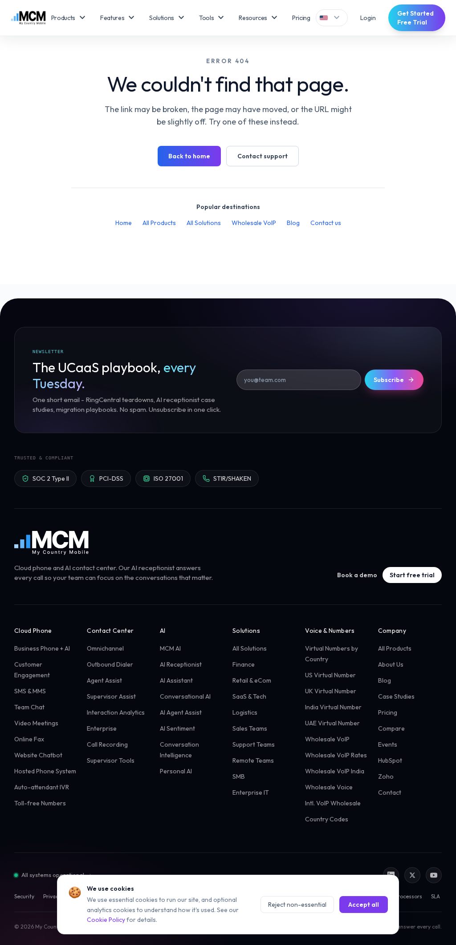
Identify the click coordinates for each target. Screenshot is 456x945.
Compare (391, 728)
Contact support (262, 156)
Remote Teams (253, 760)
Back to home (189, 156)
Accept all (363, 905)
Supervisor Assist (111, 696)
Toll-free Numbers (40, 803)
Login (368, 18)
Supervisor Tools (110, 760)
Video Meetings (36, 723)
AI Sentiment (177, 728)
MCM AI (170, 648)
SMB (238, 776)
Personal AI (176, 771)
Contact (389, 792)
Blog (293, 223)
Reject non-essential (297, 905)
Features (118, 18)
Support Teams (253, 744)
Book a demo (357, 575)
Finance (243, 664)
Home (123, 223)
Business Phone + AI (42, 648)
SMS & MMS (30, 691)
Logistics (244, 712)
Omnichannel (105, 648)
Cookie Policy (106, 920)
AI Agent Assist (181, 712)
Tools (212, 18)
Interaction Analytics (116, 712)
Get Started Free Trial (415, 17)
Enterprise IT (250, 792)
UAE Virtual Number (332, 723)
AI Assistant (176, 680)
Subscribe (389, 380)
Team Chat (29, 707)
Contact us (325, 223)
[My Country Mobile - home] (52, 542)
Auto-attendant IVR (41, 787)
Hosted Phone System (45, 771)
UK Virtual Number (330, 691)
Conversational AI (185, 696)
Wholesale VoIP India (334, 771)
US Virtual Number (330, 675)
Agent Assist (104, 680)
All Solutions (204, 223)
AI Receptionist (181, 664)
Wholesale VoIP (254, 223)
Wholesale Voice (329, 787)
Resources (259, 18)
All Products (159, 223)
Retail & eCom (251, 680)
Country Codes (326, 819)
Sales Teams (249, 728)
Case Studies (396, 696)
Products (69, 18)
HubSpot (390, 760)
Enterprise (102, 728)
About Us (390, 664)
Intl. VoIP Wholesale (333, 803)
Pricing (301, 18)
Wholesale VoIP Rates (336, 755)
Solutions (168, 18)
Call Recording (107, 744)
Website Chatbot (38, 755)
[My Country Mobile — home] (28, 17)
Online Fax (29, 739)
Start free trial (412, 575)
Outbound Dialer (110, 664)
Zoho (386, 776)
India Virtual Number (333, 707)
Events (387, 744)
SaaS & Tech (249, 696)
